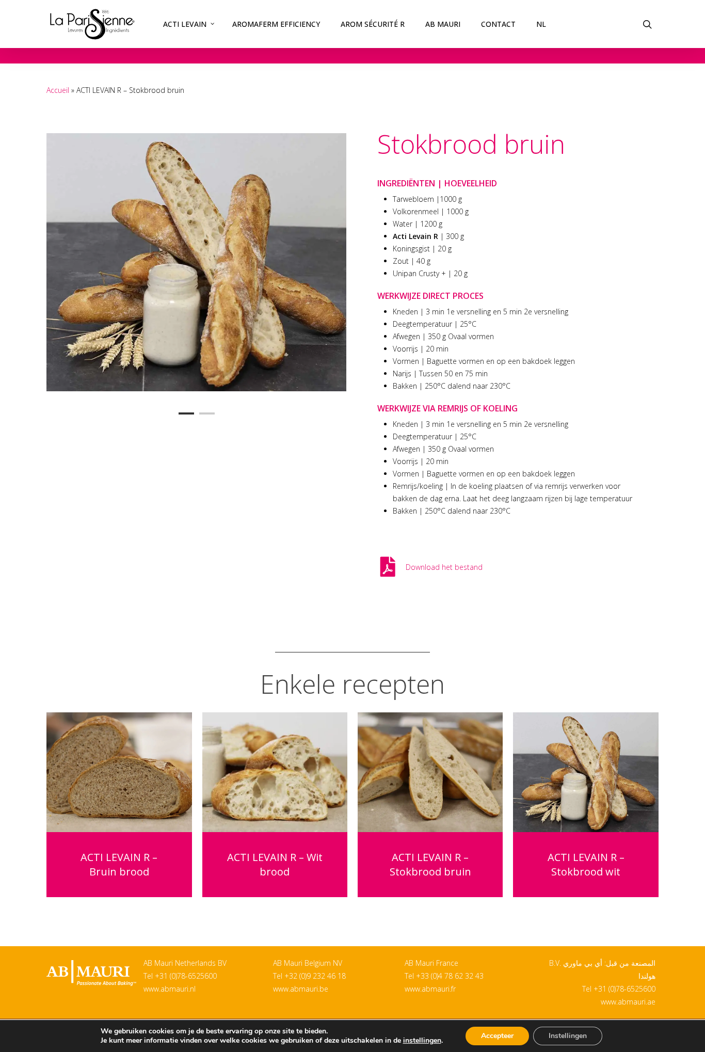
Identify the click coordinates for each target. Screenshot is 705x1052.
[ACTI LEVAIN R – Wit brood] (274, 772)
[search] (647, 24)
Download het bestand (444, 567)
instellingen (422, 1040)
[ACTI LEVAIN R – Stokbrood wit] (585, 772)
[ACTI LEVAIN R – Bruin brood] (118, 772)
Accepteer (497, 1036)
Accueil (57, 90)
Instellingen (568, 1036)
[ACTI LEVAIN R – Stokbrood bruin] (430, 772)
